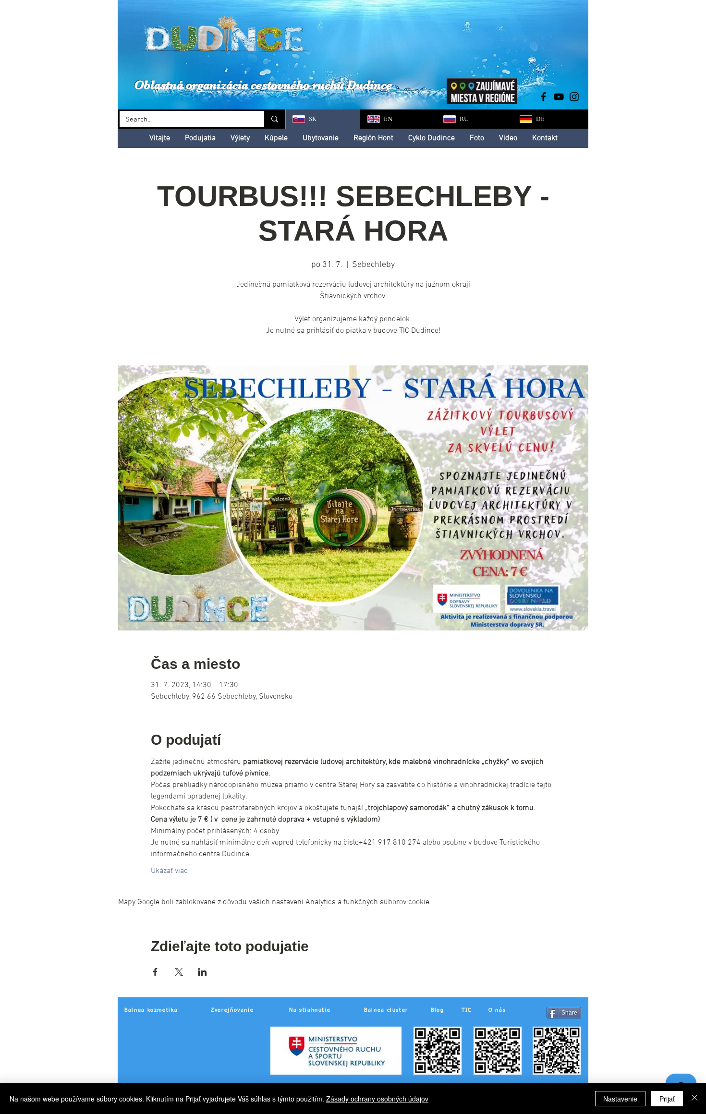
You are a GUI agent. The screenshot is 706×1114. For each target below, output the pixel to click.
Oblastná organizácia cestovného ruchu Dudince (263, 85)
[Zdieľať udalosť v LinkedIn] (202, 972)
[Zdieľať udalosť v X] (178, 972)
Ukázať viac (169, 871)
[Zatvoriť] (694, 1098)
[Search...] (274, 119)
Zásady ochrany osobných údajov (377, 1098)
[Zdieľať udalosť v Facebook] (155, 972)
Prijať (667, 1098)
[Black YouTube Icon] (559, 97)
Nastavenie (620, 1098)
